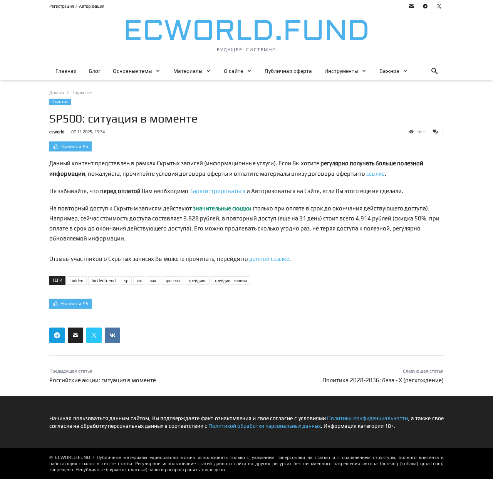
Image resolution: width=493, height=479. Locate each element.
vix (139, 280)
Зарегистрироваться (217, 191)
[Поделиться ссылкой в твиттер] (94, 335)
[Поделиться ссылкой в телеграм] (57, 335)
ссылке (375, 173)
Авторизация (91, 6)
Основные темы (132, 71)
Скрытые (60, 101)
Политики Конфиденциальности (367, 418)
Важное (389, 71)
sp (126, 280)
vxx (153, 280)
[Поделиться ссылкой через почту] (75, 335)
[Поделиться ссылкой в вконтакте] (112, 335)
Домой (56, 92)
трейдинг (197, 280)
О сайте (233, 71)
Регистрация (61, 6)
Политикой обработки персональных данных (264, 426)
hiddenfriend (104, 280)
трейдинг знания (231, 280)
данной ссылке (269, 258)
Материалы (187, 71)
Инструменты (341, 71)
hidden (76, 280)
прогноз (172, 280)
